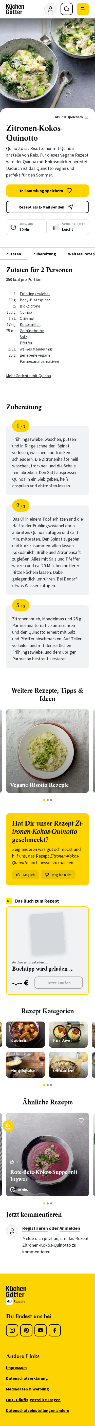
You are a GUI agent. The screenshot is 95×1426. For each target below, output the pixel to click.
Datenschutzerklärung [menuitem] (27, 1378)
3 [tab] (51, 800)
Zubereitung (44, 253)
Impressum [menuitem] (16, 1367)
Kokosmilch (30, 324)
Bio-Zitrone (30, 306)
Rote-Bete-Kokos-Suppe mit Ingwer (43, 1175)
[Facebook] (55, 1330)
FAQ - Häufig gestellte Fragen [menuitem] (33, 1399)
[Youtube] (40, 1330)
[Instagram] (12, 1330)
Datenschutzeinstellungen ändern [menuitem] (37, 1410)
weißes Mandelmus (36, 349)
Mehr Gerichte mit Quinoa (28, 375)
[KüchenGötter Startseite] (15, 9)
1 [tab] (44, 800)
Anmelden (70, 1228)
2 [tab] (47, 800)
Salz (23, 336)
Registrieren (35, 1228)
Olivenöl (27, 318)
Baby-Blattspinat (35, 299)
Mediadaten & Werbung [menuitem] (27, 1388)
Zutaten (13, 253)
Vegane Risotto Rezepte (39, 785)
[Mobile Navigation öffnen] (83, 9)
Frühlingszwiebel (35, 293)
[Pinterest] (26, 1330)
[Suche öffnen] (67, 9)
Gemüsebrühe (32, 330)
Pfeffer (26, 342)
